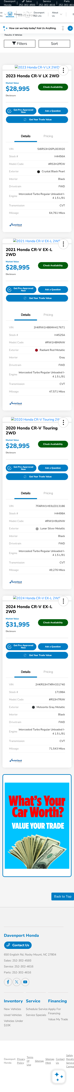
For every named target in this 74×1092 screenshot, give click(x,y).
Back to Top (62, 896)
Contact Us (20, 945)
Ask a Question (53, 110)
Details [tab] (25, 136)
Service (33, 1001)
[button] (63, 70)
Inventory (13, 1001)
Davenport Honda (9, 1060)
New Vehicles (12, 1009)
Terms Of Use (30, 1061)
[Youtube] (25, 982)
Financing (57, 1001)
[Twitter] (17, 982)
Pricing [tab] (48, 136)
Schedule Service (36, 1009)
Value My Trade (58, 1019)
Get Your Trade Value (40, 119)
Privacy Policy (21, 1060)
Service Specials (36, 1015)
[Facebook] (8, 982)
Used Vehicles (13, 1015)
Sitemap (39, 1061)
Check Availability (53, 87)
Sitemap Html (49, 1060)
